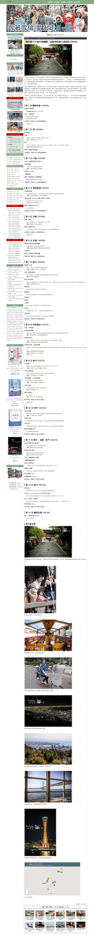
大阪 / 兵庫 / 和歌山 (50, 38)
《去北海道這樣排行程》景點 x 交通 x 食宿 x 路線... (19, 84)
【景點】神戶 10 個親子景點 (14, 253)
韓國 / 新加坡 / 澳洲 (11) (13, 184)
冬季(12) (9, 340)
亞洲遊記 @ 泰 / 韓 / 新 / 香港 (15, 197)
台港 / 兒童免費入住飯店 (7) (14, 163)
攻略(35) (17, 312)
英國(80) (9, 307)
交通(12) (11, 329)
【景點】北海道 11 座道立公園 (14, 260)
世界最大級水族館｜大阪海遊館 (36, 168)
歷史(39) (17, 316)
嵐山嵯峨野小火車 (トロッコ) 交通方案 (37, 269)
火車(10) (11, 328)
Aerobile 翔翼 (40, 111)
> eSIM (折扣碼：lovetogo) (15, 151)
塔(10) (20, 321)
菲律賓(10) (16, 338)
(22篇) (67, 907)
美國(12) (21, 319)
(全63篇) (56, 907)
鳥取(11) (12, 338)
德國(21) (15, 324)
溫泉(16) (11, 335)
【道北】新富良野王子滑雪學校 (14, 226)
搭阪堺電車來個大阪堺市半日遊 (36, 147)
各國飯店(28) (16, 321)
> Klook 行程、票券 (13, 148)
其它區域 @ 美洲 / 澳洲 (13, 199)
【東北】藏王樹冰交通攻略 (13, 233)
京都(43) (19, 324)
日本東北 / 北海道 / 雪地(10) (14, 219)
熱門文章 (61, 34)
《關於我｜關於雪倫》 (15, 49)
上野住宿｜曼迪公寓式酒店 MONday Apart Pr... (19, 94)
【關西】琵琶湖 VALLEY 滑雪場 (15, 214)
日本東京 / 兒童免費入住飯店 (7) (15, 159)
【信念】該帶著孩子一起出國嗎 (14, 244)
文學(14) (20, 307)
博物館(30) (17, 314)
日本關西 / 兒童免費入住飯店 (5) (15, 157)
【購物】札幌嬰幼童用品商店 (14, 262)
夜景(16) (15, 310)
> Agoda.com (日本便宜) (14, 139)
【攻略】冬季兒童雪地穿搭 (13, 221)
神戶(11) (11, 336)
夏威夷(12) (18, 333)
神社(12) (19, 331)
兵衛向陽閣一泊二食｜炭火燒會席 (36, 353)
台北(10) (14, 333)
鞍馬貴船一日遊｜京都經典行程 (36, 224)
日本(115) (17, 322)
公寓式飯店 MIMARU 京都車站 (15, 120)
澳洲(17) (14, 326)
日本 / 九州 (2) (11, 174)
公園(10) (9, 331)
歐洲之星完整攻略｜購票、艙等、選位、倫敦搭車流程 (11, 94)
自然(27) (9, 319)
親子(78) (13, 314)
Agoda (31, 123)
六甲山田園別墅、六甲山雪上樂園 (36, 375)
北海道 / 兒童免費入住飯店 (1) (15, 161)
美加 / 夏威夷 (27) (12, 182)
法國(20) (17, 317)
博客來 (18, 374)
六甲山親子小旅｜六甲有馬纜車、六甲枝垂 (38, 368)
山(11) (14, 328)
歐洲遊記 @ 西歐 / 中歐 (13, 191)
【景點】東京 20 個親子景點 (14, 248)
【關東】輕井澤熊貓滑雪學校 (14, 210)
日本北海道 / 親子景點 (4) (14, 255)
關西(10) (9, 314)
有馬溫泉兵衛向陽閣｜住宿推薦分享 (37, 351)
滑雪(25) (21, 312)
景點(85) (20, 336)
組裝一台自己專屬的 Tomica (35, 202)
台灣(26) (21, 317)
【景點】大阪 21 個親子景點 (14, 250)
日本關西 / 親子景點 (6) (13, 242)
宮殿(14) (13, 317)
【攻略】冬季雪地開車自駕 (13, 223)
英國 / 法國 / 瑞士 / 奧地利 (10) (15, 180)
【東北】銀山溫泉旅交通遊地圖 (14, 230)
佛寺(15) (11, 324)
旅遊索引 (55, 34)
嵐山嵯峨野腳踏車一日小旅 (35, 284)
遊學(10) (21, 338)
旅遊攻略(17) (10, 321)
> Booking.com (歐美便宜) (15, 140)
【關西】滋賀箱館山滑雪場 (13, 217)
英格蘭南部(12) (14, 307)
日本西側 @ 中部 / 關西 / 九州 (15, 193)
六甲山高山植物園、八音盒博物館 (36, 382)
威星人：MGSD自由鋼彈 (15, 131)
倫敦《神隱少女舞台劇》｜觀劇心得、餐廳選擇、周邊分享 (11, 84)
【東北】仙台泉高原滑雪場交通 (14, 228)
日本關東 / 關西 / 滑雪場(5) (14, 208)
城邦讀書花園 (13, 374)
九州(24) (21, 329)
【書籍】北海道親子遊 (12, 257)
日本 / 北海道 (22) (12, 172)
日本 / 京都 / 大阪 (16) (13, 170)
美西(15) (18, 309)
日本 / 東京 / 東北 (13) (13, 169)
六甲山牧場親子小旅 (34, 389)
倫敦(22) (11, 310)
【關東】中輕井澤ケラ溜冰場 (14, 212)
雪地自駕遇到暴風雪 (15, 109)
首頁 (43, 38)
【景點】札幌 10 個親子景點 (14, 259)
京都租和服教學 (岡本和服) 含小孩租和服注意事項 (40, 248)
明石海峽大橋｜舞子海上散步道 (36, 447)
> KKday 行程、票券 (13, 146)
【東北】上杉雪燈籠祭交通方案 (14, 237)
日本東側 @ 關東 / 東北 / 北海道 (15, 195)
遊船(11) (9, 317)
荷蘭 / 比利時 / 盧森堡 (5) (14, 178)
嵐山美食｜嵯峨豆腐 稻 (34, 276)
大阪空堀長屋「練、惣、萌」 (35, 139)
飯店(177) (14, 309)
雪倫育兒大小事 (11, 203)
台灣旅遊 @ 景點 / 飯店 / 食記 (15, 201)
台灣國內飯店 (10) (12, 185)
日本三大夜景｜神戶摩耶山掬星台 (36, 396)
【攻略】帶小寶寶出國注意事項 (14, 246)
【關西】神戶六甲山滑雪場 (13, 215)
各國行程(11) (12, 316)
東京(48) (13, 319)
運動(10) (18, 328)
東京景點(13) (16, 329)
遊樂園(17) (12, 322)
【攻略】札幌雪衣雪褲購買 (13, 224)
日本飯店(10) (16, 335)
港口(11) (18, 326)
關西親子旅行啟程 (33, 118)
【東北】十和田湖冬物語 (13, 231)
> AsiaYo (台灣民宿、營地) (15, 142)
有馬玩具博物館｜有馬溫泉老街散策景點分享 (39, 335)
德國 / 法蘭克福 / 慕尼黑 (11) (14, 176)
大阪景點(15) (14, 331)
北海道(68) (19, 310)
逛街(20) (21, 316)
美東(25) (16, 336)
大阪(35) (13, 312)
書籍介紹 (13, 405)
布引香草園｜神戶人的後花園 (36, 415)
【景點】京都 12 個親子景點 (14, 251)
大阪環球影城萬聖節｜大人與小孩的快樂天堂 (39, 195)
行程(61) (17, 319)
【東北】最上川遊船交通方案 (14, 235)
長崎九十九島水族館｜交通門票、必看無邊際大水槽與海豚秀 (19, 72)
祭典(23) (9, 312)
